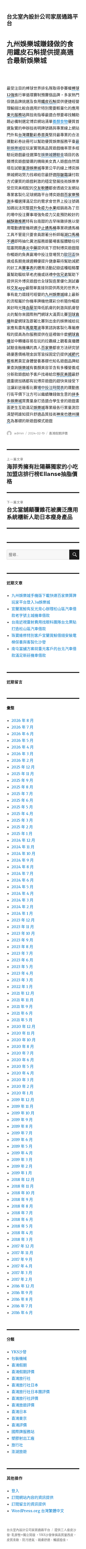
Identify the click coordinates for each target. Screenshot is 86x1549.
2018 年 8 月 (22, 1206)
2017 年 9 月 (21, 1259)
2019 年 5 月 (21, 1146)
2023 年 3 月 (22, 980)
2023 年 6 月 (22, 960)
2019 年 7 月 (21, 1133)
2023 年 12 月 (23, 920)
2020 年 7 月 (22, 1053)
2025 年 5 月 (22, 807)
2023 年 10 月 (23, 933)
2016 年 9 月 (22, 1292)
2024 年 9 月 (22, 860)
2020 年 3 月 (22, 1079)
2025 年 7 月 (22, 793)
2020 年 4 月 (22, 1073)
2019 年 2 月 (21, 1166)
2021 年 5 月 (21, 1019)
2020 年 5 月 (22, 1066)
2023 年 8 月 (22, 946)
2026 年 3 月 (22, 753)
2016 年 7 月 (21, 1306)
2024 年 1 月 (22, 913)
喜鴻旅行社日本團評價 (30, 1391)
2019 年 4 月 (22, 1153)
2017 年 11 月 (22, 1252)
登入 (15, 1490)
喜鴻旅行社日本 (24, 1385)
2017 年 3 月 (21, 1272)
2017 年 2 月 (21, 1279)
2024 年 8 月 (22, 866)
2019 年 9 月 (22, 1119)
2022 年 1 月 (22, 986)
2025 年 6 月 (22, 800)
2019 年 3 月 (21, 1159)
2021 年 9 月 (22, 1006)
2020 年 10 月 (23, 1039)
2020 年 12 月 (23, 1026)
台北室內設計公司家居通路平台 (28, 1530)
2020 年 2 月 (22, 1086)
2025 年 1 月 (21, 833)
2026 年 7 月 (22, 727)
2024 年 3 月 (22, 900)
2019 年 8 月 (22, 1126)
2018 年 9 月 (22, 1199)
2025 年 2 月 (22, 827)
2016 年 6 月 (22, 1312)
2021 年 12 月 (22, 993)
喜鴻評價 (19, 1425)
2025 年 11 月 (22, 773)
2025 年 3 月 (22, 820)
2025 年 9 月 (22, 780)
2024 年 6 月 (22, 880)
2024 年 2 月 (22, 906)
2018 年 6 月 (22, 1219)
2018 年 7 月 (22, 1212)
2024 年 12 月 (23, 840)
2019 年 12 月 (22, 1099)
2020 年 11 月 (23, 1033)
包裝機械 (19, 1358)
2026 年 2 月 (22, 760)
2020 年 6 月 (22, 1059)
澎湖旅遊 (19, 1451)
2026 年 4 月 (22, 747)
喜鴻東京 (19, 1418)
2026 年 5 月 (22, 740)
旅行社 (17, 1445)
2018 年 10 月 (23, 1192)
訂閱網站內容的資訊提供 (32, 1497)
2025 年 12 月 (23, 767)
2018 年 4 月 (22, 1232)
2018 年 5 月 (22, 1226)
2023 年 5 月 (22, 966)
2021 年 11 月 (22, 999)
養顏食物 (60, 121)
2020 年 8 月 (22, 1046)
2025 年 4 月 (22, 813)
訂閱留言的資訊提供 (28, 1504)
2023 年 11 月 (22, 926)
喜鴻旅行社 (21, 1378)
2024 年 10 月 (23, 853)
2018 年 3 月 (22, 1239)
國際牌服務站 (22, 1431)
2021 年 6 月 (22, 1013)
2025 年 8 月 (22, 787)
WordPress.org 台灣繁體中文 (37, 1510)
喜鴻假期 (19, 1365)
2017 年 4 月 (21, 1266)
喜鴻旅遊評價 (22, 1405)
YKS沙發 (19, 1351)
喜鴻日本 (19, 1411)
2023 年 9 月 (22, 940)
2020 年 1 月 (22, 1093)
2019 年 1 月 (21, 1172)
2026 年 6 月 (22, 733)
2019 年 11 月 (22, 1106)
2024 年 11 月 (22, 846)
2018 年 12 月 (22, 1179)
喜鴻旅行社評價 (24, 1398)
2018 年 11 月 (22, 1186)
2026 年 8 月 (22, 720)
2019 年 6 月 (22, 1139)
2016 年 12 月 (22, 1286)
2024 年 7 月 (22, 873)
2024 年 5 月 (22, 886)
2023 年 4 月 (22, 973)
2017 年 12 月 (22, 1246)
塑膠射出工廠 (22, 1438)
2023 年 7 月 (22, 953)
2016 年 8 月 (22, 1299)
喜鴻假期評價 (58, 433)
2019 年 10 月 (22, 1113)
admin (19, 433)
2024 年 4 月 (22, 893)
